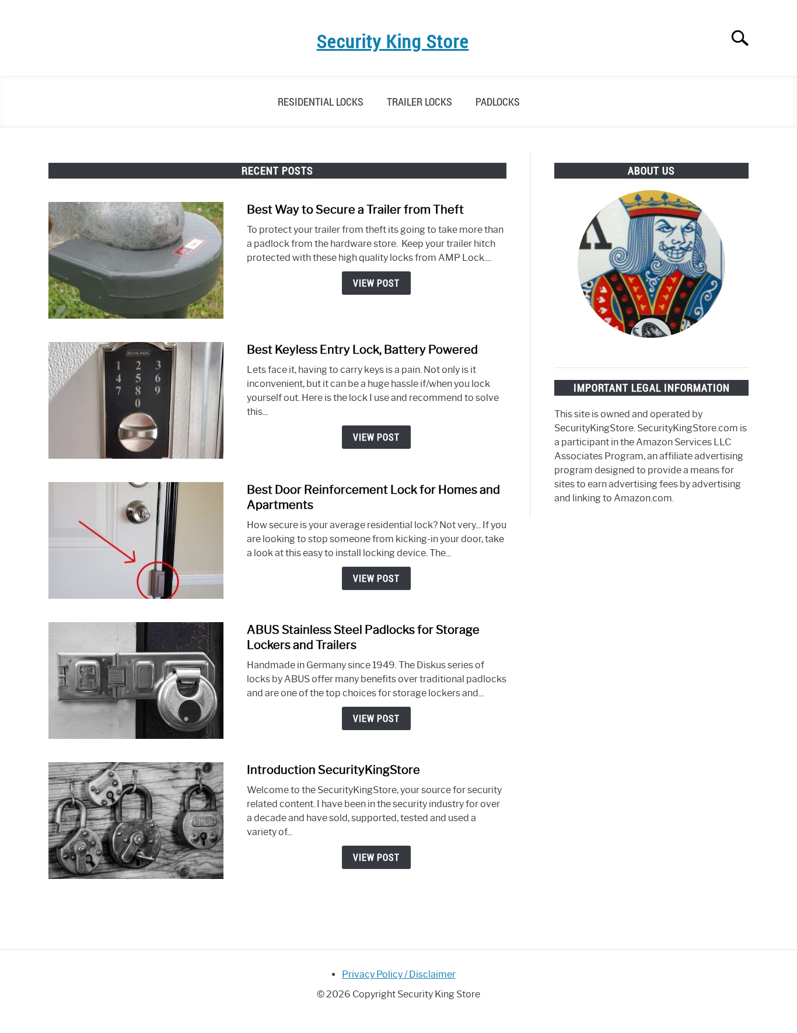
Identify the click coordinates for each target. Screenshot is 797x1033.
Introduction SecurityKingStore (333, 770)
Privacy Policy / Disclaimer (399, 974)
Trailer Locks (419, 102)
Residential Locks (320, 102)
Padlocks (498, 102)
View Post (376, 283)
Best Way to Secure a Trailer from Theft (355, 210)
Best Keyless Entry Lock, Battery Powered (362, 350)
